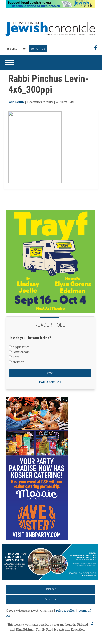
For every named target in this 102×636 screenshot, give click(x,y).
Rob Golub (16, 102)
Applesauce (21, 347)
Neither (18, 362)
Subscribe (50, 599)
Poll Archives (50, 382)
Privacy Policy (65, 610)
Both (16, 357)
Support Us (38, 48)
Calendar (50, 589)
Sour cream (21, 352)
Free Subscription (15, 48)
